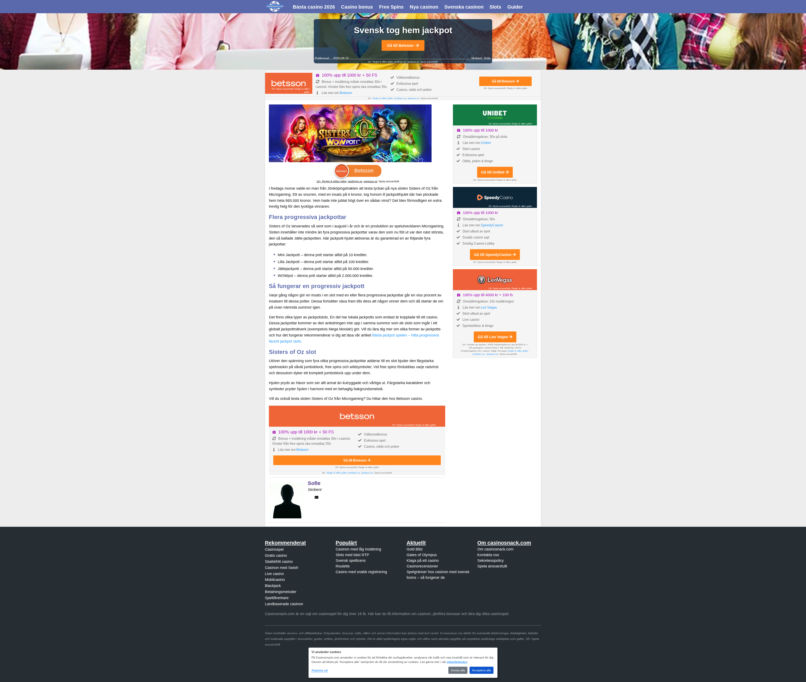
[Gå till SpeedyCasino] (495, 197)
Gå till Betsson (400, 45)
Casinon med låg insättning (358, 549)
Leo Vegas (489, 307)
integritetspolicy (457, 662)
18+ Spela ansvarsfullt (282, 89)
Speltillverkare (277, 598)
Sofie (487, 58)
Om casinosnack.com (495, 549)
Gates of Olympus (422, 555)
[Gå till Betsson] (288, 83)
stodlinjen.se (400, 62)
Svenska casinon (464, 7)
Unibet (486, 143)
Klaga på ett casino (423, 560)
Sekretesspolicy (490, 560)
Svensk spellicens (351, 560)
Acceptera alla (481, 670)
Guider (515, 7)
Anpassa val (319, 670)
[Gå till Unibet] (495, 114)
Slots (495, 7)
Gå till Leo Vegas (493, 337)
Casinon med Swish (281, 568)
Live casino (274, 574)
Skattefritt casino (279, 561)
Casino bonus (357, 7)
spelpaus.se (413, 62)
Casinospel (274, 549)
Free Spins (391, 7)
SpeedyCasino (492, 225)
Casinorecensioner (422, 566)
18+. (319, 181)
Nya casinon (424, 7)
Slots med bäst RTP (352, 555)
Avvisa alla (458, 670)
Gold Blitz (415, 549)
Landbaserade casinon (284, 604)
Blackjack (273, 586)
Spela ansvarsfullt (492, 566)
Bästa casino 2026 (314, 7)
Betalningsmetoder (280, 592)
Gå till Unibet (492, 172)
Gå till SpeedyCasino (493, 255)
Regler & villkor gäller (382, 62)
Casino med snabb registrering (361, 572)
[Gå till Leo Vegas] (495, 279)
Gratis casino (276, 555)
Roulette (343, 566)
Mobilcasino (275, 580)
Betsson (346, 93)
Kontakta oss (488, 555)
